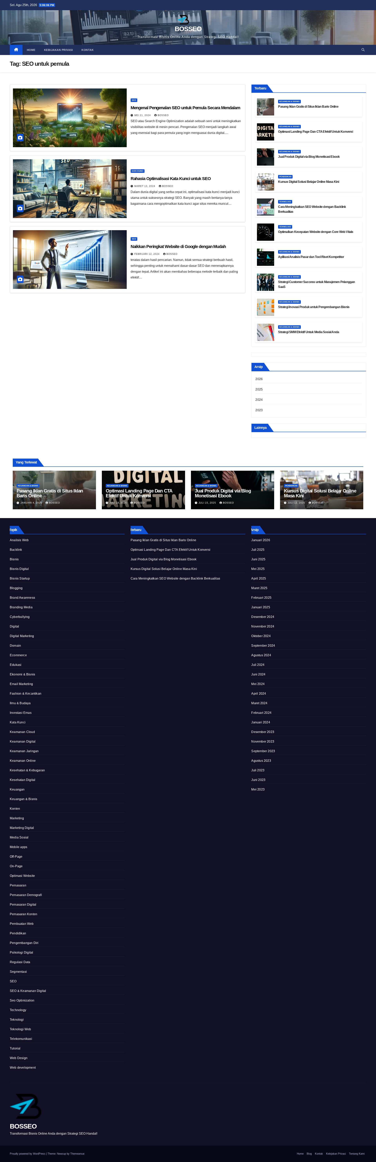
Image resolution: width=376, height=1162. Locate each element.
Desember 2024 (262, 616)
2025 (259, 389)
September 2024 (263, 645)
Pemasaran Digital (23, 904)
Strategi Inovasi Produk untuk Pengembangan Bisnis (313, 307)
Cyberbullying (20, 616)
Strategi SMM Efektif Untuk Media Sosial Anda (308, 332)
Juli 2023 (257, 770)
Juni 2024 (258, 674)
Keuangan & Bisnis (289, 101)
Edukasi (15, 664)
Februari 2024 (261, 712)
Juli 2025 (257, 549)
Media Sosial (19, 837)
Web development (23, 1067)
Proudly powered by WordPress (28, 1153)
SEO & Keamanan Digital (28, 991)
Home (31, 49)
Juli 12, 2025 (297, 502)
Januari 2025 (260, 607)
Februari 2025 (261, 597)
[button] (363, 49)
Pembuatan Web (22, 923)
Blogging (16, 588)
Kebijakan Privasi (58, 49)
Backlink (16, 549)
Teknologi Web (20, 1029)
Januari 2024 (260, 722)
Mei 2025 (258, 569)
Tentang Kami (357, 1153)
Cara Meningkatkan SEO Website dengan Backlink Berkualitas (175, 578)
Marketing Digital (22, 827)
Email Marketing (21, 684)
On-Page (16, 866)
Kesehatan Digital (22, 780)
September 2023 (263, 751)
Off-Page (16, 856)
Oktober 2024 (260, 636)
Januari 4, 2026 (31, 502)
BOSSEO (188, 28)
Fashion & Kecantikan (25, 693)
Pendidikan (285, 177)
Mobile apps (18, 847)
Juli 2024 (257, 664)
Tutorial (15, 1048)
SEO (134, 100)
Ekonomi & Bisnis (22, 674)
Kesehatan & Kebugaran (27, 770)
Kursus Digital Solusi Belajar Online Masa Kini (308, 181)
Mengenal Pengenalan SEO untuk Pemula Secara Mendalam (185, 107)
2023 (259, 410)
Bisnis (14, 559)
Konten (15, 808)
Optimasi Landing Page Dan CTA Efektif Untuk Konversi (315, 131)
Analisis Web (19, 540)
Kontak (87, 49)
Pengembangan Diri (24, 943)
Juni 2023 (258, 780)
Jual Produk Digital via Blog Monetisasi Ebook (309, 156)
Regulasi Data (20, 962)
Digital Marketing (22, 636)
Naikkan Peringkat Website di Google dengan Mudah (178, 246)
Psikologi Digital (21, 952)
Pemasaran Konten (23, 914)
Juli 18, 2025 (118, 502)
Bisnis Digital (19, 569)
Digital (14, 626)
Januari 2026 (260, 540)
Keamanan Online (23, 760)
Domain (15, 645)
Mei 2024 (258, 684)
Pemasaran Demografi (26, 895)
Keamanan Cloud (22, 732)
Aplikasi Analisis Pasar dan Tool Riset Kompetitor (311, 257)
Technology (18, 1010)
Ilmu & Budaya (20, 703)
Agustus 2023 (261, 760)
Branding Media (21, 607)
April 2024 (258, 693)
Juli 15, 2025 (208, 502)
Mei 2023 (258, 789)
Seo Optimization (22, 1000)
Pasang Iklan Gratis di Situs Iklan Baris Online (308, 106)
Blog (309, 1153)
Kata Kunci (137, 171)
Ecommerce (18, 655)
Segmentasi (18, 971)
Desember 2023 (262, 732)
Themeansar (77, 1153)
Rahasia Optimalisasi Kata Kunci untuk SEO (171, 178)
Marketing (17, 818)
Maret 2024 (259, 703)
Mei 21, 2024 (143, 115)
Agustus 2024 (261, 655)
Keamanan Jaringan (24, 751)
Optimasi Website (22, 875)
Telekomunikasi (21, 1038)
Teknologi (285, 202)
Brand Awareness (22, 597)
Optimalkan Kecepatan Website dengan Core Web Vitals (315, 231)
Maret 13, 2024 (145, 186)
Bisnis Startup (20, 578)
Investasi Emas (21, 712)
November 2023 (262, 741)
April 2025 (258, 578)
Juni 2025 (258, 559)
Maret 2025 (259, 588)
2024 (259, 399)
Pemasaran (18, 885)
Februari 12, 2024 (147, 254)
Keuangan (17, 789)
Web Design (18, 1058)
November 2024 (262, 626)
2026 (259, 379)
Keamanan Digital (22, 741)
